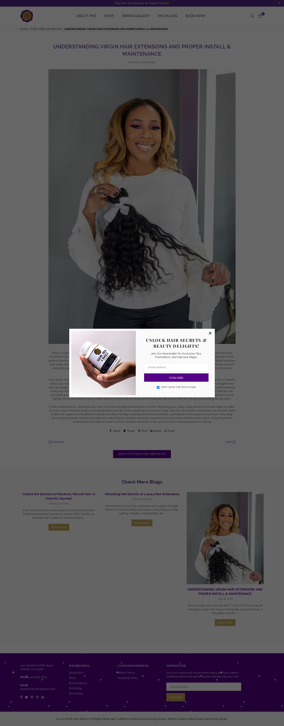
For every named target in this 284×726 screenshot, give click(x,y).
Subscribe (176, 377)
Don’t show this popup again (178, 387)
